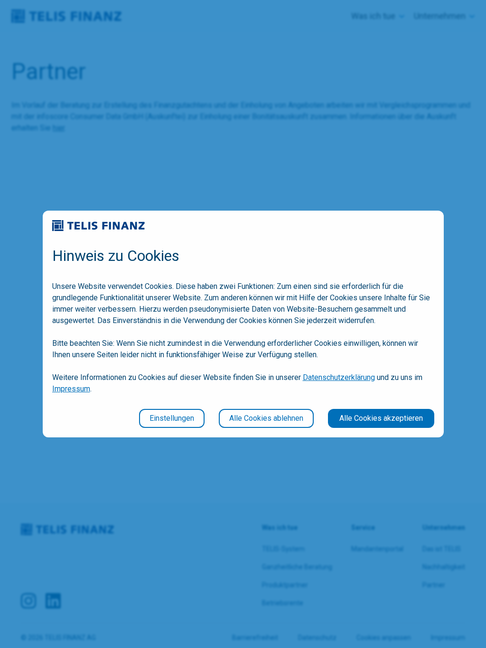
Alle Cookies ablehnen (266, 418)
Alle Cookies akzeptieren (381, 418)
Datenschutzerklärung (339, 377)
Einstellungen (172, 418)
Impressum (71, 388)
